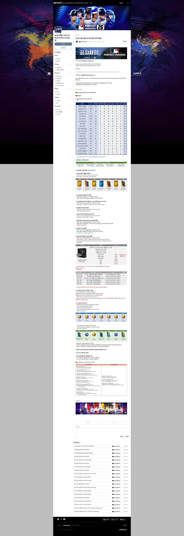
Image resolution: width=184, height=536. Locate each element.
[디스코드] (64, 519)
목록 (122, 436)
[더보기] (91, 3)
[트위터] (61, 519)
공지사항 (77, 35)
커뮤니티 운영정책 (75, 525)
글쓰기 (63, 44)
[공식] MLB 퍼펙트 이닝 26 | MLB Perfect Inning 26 (75, 3)
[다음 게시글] (77, 438)
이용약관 (59, 525)
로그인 (121, 3)
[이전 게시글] (74, 438)
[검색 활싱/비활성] (128, 3)
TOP (127, 436)
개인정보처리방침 (66, 525)
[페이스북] (58, 519)
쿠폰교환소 (63, 47)
